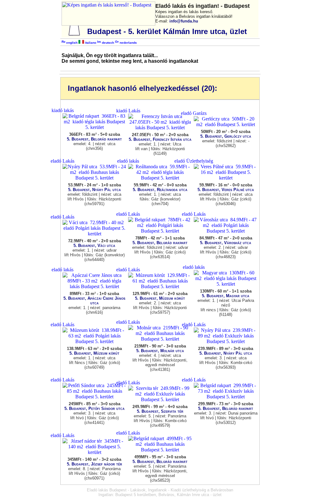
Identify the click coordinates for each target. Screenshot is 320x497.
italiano (90, 42)
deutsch (107, 42)
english (71, 42)
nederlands (128, 42)
